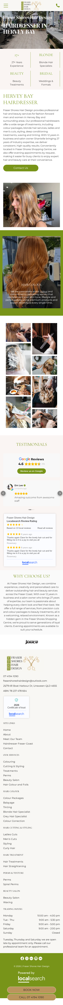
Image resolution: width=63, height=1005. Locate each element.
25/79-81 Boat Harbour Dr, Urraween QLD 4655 (30, 685)
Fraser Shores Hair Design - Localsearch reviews (30, 540)
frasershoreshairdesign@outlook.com (25, 680)
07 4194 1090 (10, 676)
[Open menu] (6, 5)
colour (43, 291)
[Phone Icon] (58, 7)
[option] (31, 642)
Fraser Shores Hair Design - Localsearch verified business (16, 707)
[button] (3, 493)
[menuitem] (18, 730)
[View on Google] (10, 487)
